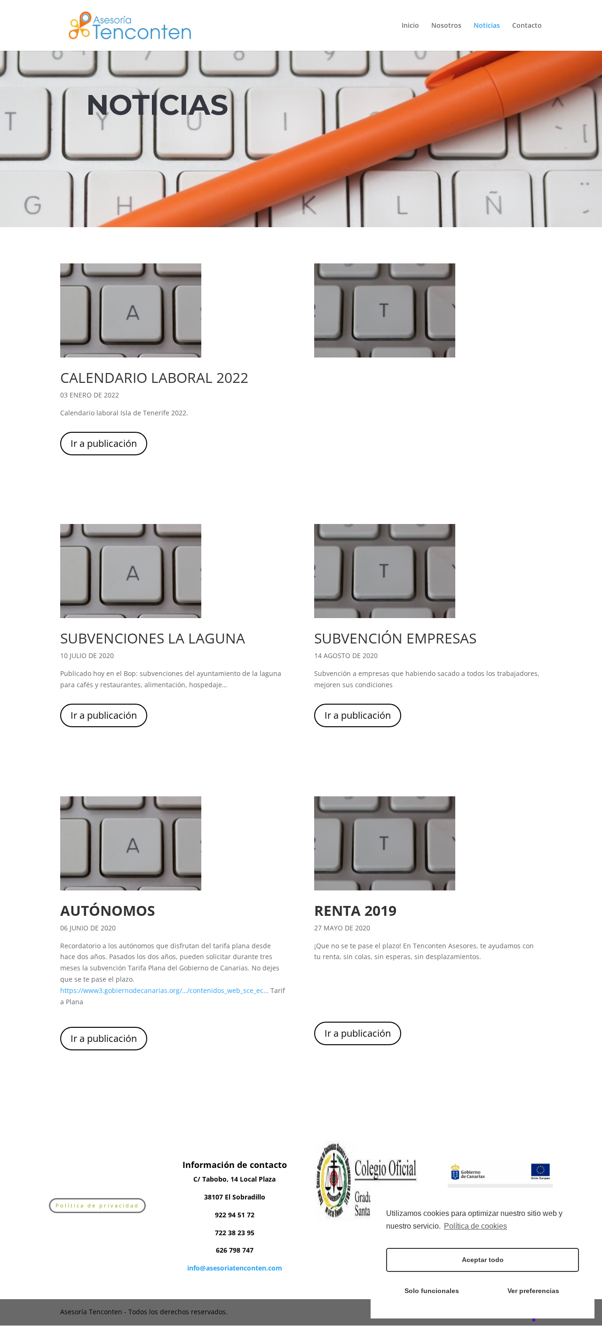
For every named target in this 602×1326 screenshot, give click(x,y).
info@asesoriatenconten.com (234, 1267)
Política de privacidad (97, 1205)
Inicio (410, 26)
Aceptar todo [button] (483, 1259)
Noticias (487, 26)
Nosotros (446, 26)
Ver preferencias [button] (533, 1290)
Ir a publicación (104, 443)
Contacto (527, 26)
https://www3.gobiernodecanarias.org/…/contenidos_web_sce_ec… (164, 990)
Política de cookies (475, 1226)
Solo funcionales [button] (431, 1290)
